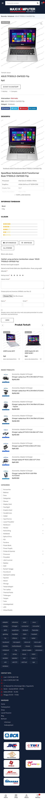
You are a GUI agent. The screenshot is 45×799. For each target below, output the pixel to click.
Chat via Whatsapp (11, 87)
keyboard (6, 642)
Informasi (7, 722)
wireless (5, 666)
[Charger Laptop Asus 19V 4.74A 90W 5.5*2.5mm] (5, 419)
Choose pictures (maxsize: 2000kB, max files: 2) (16, 291)
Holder (5, 516)
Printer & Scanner (9, 551)
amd (24, 622)
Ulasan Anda (5, 279)
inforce (14, 638)
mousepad (37, 646)
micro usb (37, 642)
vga (33, 662)
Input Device (7, 519)
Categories (6, 498)
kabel (33, 638)
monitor (5, 646)
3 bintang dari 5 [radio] (18, 275)
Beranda (4, 16)
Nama (3, 301)
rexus (24, 654)
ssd (24, 658)
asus (34, 622)
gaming (5, 634)
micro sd (27, 642)
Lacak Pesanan (6, 713)
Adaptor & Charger (26, 374)
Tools (5, 601)
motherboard (16, 646)
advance (15, 622)
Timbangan (7, 595)
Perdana (6, 542)
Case (5, 495)
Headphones (7, 513)
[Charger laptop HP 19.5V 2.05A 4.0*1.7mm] (5, 461)
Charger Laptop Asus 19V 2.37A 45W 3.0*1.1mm (27, 377)
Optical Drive (7, 536)
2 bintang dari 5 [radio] (15, 275)
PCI (4, 539)
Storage (6, 584)
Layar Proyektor (8, 522)
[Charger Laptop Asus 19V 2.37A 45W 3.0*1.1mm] (5, 378)
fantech (25, 630)
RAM (4, 566)
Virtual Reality (7, 610)
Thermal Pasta (8, 592)
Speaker (6, 578)
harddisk (15, 634)
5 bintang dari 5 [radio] (23, 275)
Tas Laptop (7, 589)
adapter (5, 622)
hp (5, 638)
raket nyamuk (7, 560)
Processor (6, 554)
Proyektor (6, 557)
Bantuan (4, 719)
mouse (27, 646)
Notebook (11, 16)
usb (5, 662)
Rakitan (5, 563)
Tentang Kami (5, 707)
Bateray (6, 492)
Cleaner (5, 501)
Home (3, 704)
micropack (16, 642)
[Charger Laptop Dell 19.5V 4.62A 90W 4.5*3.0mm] (5, 474)
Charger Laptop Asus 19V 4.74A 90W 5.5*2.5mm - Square (28, 405)
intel (24, 638)
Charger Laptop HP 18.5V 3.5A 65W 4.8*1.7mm (27, 432)
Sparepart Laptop (9, 575)
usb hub (24, 662)
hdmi (24, 634)
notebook (6, 650)
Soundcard (7, 572)
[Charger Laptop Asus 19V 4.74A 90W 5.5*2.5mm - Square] (5, 405)
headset (34, 634)
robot (33, 654)
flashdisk (35, 630)
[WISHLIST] (19, 359)
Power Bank (7, 545)
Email (25, 301)
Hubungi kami (8, 725)
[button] (41, 23)
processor (39, 650)
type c (34, 658)
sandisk (5, 658)
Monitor (5, 528)
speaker (14, 658)
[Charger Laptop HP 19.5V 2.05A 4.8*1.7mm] (5, 447)
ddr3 (5, 630)
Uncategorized (8, 604)
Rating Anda (5, 275)
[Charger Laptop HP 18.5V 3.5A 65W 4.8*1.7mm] (5, 433)
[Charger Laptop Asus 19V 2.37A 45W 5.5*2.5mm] (5, 392)
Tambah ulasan (6, 72)
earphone (15, 630)
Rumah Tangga (8, 569)
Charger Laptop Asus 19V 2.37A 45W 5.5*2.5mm (28, 391)
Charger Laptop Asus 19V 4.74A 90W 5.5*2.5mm (28, 418)
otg (16, 650)
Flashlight (6, 507)
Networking (7, 531)
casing (5, 626)
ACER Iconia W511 (9, 351)
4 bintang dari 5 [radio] (20, 275)
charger (14, 626)
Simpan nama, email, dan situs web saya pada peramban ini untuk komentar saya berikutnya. (21, 313)
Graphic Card (7, 510)
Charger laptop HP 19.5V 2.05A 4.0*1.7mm (26, 460)
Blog (2, 716)
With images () (10, 243)
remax (15, 654)
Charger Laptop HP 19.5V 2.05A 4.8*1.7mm (26, 446)
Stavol (5, 581)
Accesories (15, 374)
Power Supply (7, 548)
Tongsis (5, 598)
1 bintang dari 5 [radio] (12, 275)
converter (36, 626)
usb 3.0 (14, 662)
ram (5, 654)
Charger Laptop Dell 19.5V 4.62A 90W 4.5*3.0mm (24, 474)
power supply (26, 650)
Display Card (7, 504)
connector (25, 626)
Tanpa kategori (8, 587)
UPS (4, 607)
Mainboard (6, 525)
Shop (3, 710)
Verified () (27, 243)
